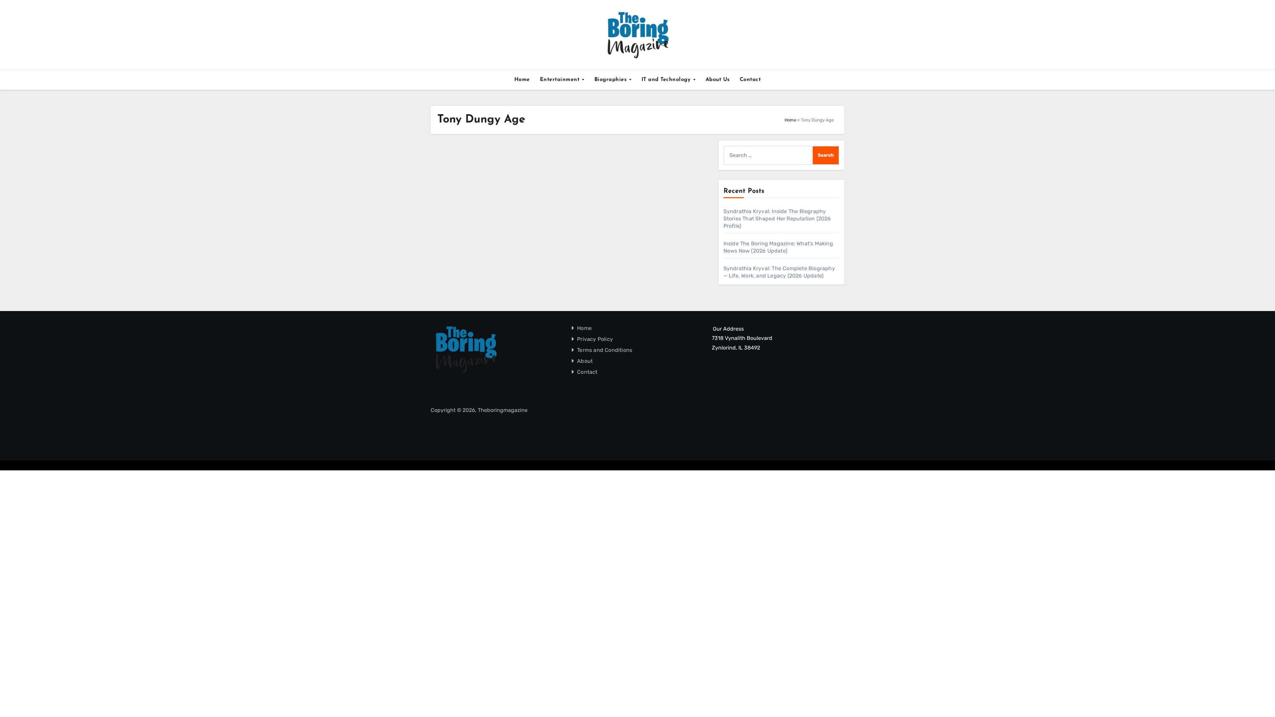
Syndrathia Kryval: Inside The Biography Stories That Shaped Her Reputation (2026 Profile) (777, 218)
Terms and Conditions (605, 350)
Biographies (611, 79)
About (585, 361)
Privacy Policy (595, 339)
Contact (750, 79)
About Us (718, 79)
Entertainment (560, 79)
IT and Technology (667, 79)
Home (522, 79)
